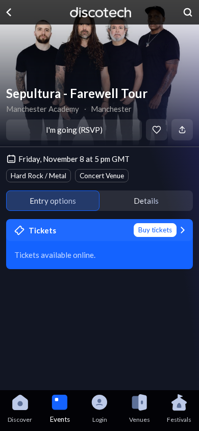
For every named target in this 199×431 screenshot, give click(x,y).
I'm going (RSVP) (74, 129)
